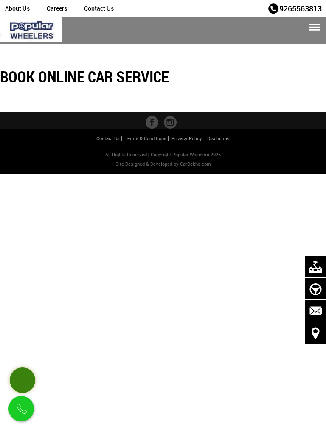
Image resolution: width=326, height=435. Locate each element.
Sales (255, 8)
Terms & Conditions (145, 138)
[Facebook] (152, 122)
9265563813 (300, 8)
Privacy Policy (186, 138)
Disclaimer (218, 138)
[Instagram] (170, 122)
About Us (17, 8)
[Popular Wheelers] (31, 30)
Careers (57, 8)
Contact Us (99, 8)
